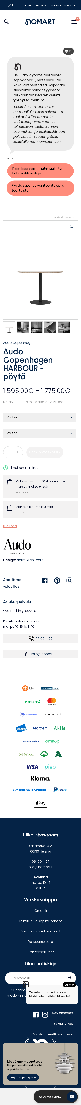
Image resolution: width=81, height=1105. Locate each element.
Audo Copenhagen (19, 342)
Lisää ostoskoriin (44, 452)
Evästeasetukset (40, 952)
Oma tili (40, 910)
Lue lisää (22, 492)
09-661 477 (40, 861)
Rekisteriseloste (40, 941)
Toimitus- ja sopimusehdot (40, 921)
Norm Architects (30, 560)
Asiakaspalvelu (17, 601)
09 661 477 (44, 638)
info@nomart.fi (43, 654)
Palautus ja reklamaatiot (41, 931)
